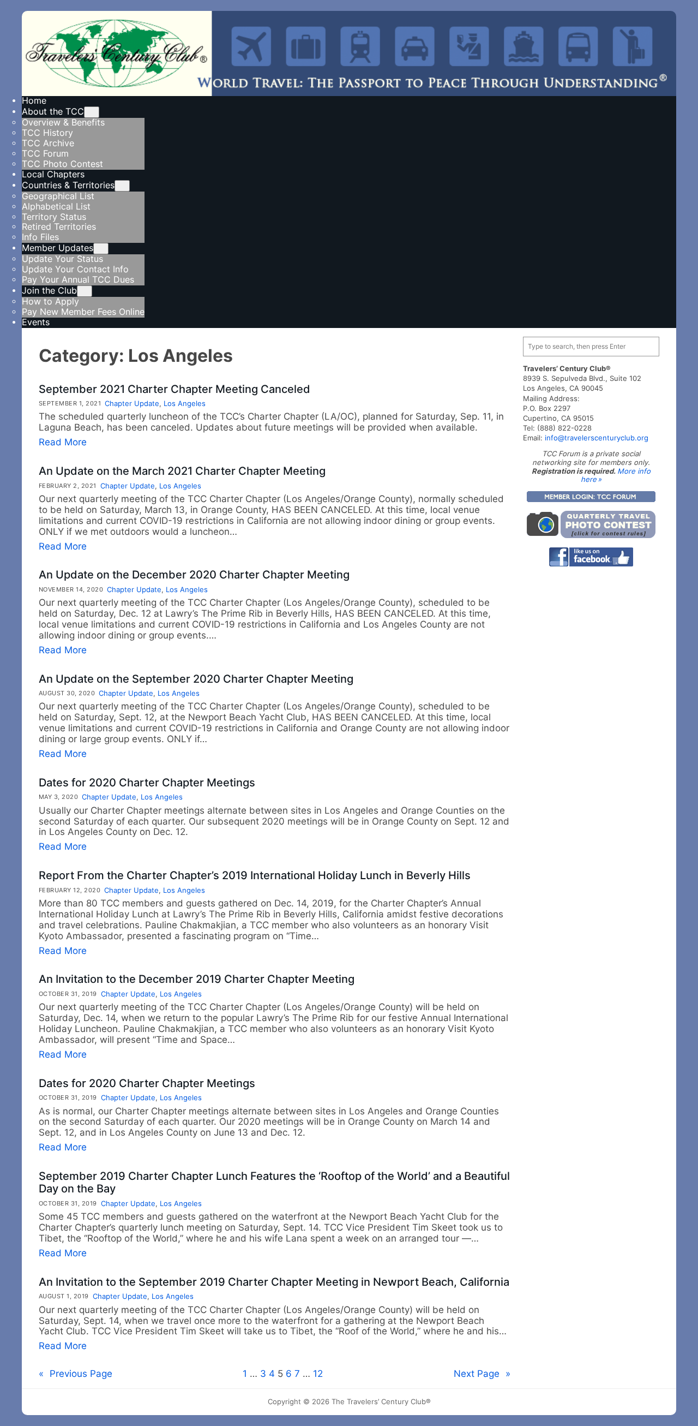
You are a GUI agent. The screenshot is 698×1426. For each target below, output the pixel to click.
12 (318, 1373)
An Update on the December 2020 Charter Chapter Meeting (194, 575)
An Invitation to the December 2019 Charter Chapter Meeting (196, 979)
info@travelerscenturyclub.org (596, 437)
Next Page (482, 1374)
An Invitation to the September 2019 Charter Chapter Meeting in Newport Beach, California (274, 1282)
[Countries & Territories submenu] (122, 186)
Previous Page (75, 1374)
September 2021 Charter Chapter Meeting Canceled (174, 389)
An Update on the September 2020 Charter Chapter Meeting (196, 679)
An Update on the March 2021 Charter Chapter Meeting (182, 471)
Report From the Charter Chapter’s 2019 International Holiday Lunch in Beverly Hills (255, 875)
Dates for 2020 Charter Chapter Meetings (147, 783)
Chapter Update (132, 403)
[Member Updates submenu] (101, 248)
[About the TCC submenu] (91, 112)
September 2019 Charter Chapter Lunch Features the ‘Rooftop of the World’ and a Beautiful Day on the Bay (274, 1182)
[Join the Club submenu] (84, 291)
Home (34, 101)
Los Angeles (185, 403)
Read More (63, 442)
